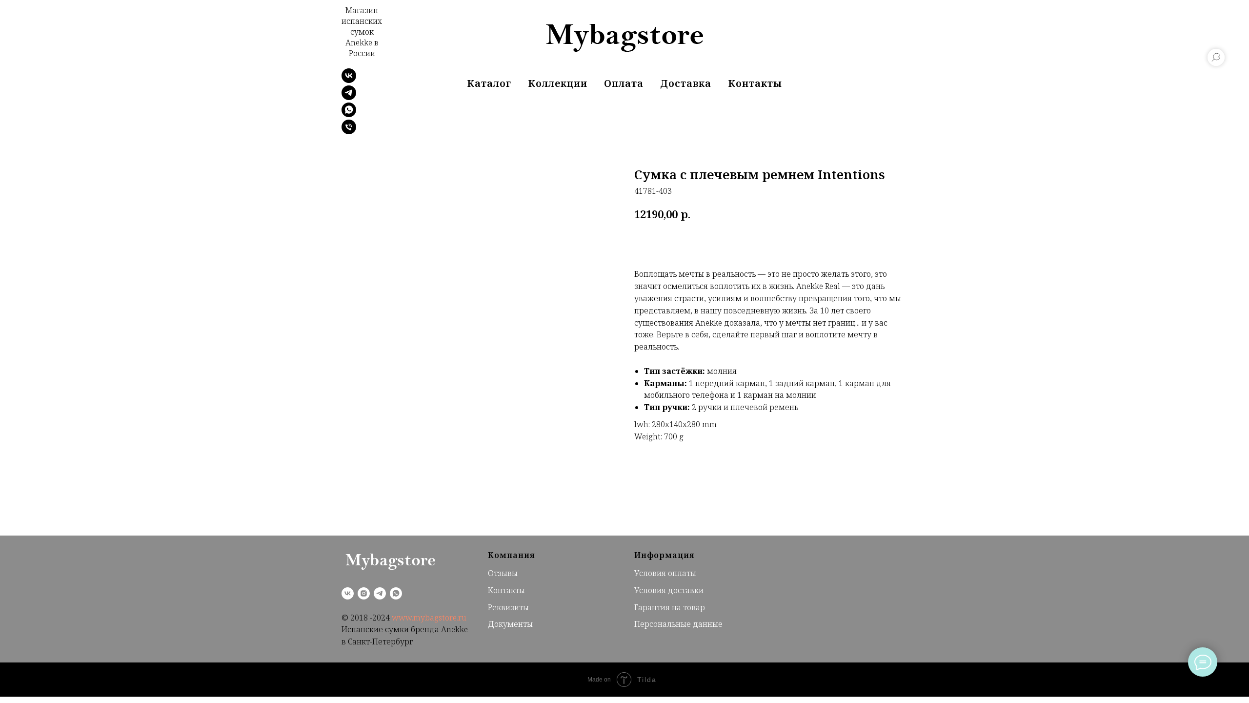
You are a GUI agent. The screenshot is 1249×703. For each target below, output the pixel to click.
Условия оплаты (665, 573)
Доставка (685, 83)
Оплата (624, 83)
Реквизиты (508, 607)
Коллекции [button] (557, 83)
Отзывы (503, 573)
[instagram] (364, 593)
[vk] (348, 593)
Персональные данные (678, 624)
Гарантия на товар (669, 607)
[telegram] (349, 97)
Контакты (755, 83)
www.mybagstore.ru (429, 617)
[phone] (349, 131)
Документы (510, 624)
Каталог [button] (489, 83)
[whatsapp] (349, 114)
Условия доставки (669, 590)
